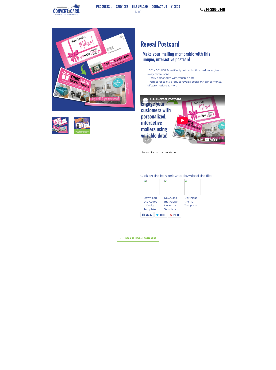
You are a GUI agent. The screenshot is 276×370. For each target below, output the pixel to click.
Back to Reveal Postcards (140, 238)
